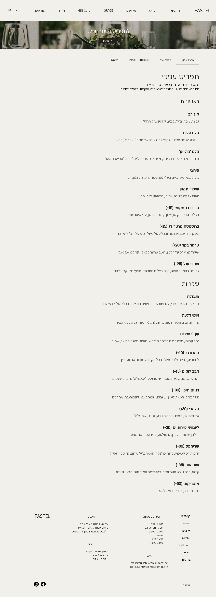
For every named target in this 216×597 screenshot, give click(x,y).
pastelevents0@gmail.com (144, 567)
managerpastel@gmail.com (147, 563)
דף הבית (186, 516)
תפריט (187, 523)
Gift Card (185, 545)
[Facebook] (43, 584)
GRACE (186, 538)
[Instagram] (36, 584)
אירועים (186, 530)
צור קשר (186, 559)
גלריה (187, 552)
